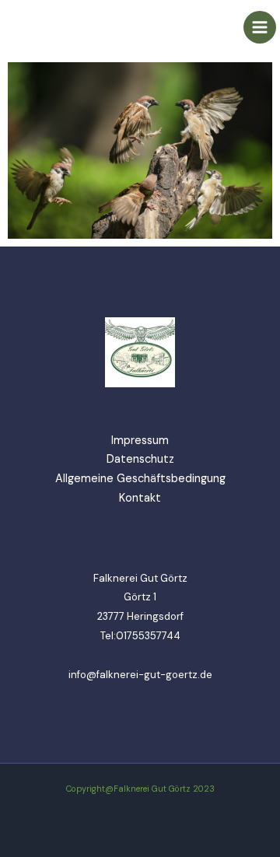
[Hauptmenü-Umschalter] (259, 27)
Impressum (140, 440)
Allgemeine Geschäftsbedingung (140, 478)
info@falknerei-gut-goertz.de (140, 674)
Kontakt (140, 498)
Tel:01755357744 (140, 635)
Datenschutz (140, 459)
